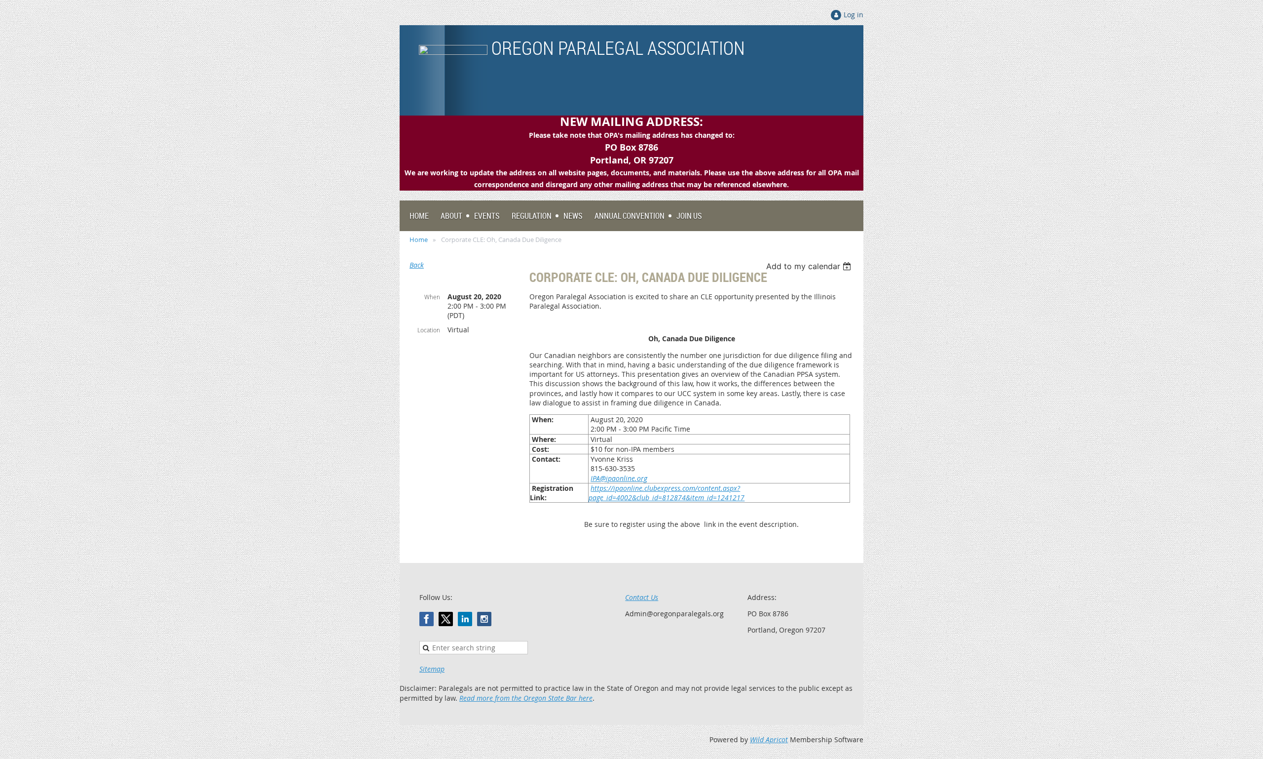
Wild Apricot (769, 739)
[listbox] (810, 266)
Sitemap (432, 669)
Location (428, 330)
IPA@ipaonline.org (619, 478)
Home (418, 239)
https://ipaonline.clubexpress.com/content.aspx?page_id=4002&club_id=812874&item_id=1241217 (666, 492)
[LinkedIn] (465, 619)
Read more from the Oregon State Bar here (526, 698)
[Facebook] (426, 619)
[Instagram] (484, 619)
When (432, 297)
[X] (446, 619)
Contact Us (641, 597)
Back (416, 265)
